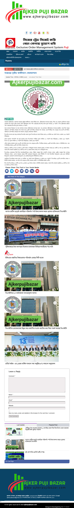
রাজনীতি (30, 51)
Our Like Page (9, 461)
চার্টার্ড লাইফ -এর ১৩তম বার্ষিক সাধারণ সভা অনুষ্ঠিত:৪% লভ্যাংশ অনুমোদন (30, 364)
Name (11, 395)
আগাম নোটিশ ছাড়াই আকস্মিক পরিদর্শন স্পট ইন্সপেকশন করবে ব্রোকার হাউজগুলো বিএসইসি (36, 211)
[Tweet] (12, 171)
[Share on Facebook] (7, 171)
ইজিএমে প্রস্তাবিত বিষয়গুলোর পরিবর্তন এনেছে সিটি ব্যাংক (24, 258)
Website (11, 405)
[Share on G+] (17, 171)
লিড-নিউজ (18, 69)
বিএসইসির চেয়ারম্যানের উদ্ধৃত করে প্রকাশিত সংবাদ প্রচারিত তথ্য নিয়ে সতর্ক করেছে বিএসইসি (36, 328)
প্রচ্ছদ (7, 51)
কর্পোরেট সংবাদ (39, 54)
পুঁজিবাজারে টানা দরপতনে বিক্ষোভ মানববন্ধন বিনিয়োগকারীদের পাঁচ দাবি (29, 247)
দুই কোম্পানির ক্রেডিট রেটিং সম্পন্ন (34, 452)
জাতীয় (23, 51)
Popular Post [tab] (53, 425)
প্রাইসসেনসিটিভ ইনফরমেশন (13, 58)
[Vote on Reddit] (27, 171)
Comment (12, 376)
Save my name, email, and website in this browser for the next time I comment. (32, 413)
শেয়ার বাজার (47, 51)
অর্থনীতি (39, 51)
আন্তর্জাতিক (9, 54)
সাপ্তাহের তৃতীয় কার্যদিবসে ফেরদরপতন (21, 73)
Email (11, 400)
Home (10, 69)
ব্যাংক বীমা (58, 51)
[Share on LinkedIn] (22, 171)
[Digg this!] (32, 171)
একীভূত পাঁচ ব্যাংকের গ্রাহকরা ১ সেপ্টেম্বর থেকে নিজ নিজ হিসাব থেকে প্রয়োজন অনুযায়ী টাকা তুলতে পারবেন (47, 429)
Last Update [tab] (21, 425)
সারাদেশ (15, 51)
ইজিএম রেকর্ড (19, 54)
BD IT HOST (65, 507)
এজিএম (29, 54)
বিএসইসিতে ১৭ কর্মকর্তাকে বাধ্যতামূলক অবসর (20, 293)
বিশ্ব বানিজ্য (50, 54)
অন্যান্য (27, 58)
